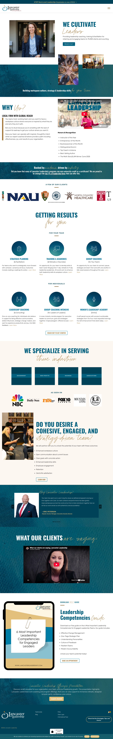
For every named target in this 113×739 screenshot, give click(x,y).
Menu (109, 8)
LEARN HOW (41, 479)
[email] (105, 712)
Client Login (61, 714)
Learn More (32, 270)
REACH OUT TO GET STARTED (56, 333)
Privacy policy (95, 736)
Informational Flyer (63, 717)
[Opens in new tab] (89, 712)
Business (68, 375)
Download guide (69, 602)
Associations (91, 375)
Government (21, 375)
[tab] (48, 202)
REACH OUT (68, 44)
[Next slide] (100, 507)
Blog (36, 714)
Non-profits (44, 375)
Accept (87, 736)
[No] (111, 736)
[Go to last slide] (12, 507)
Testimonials (38, 712)
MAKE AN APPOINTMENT (70, 660)
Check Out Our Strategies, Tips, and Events (99, 719)
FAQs (59, 712)
